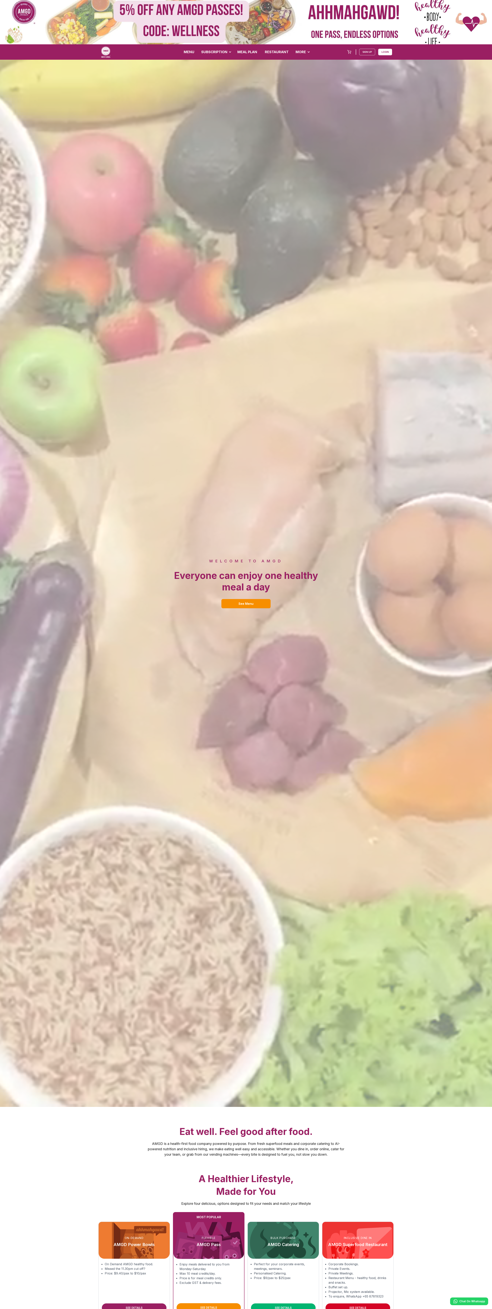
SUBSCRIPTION (214, 52)
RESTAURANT (277, 52)
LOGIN (385, 51)
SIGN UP (367, 51)
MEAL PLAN (247, 52)
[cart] (349, 52)
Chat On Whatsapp (472, 1301)
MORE (301, 52)
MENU (189, 52)
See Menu (246, 604)
